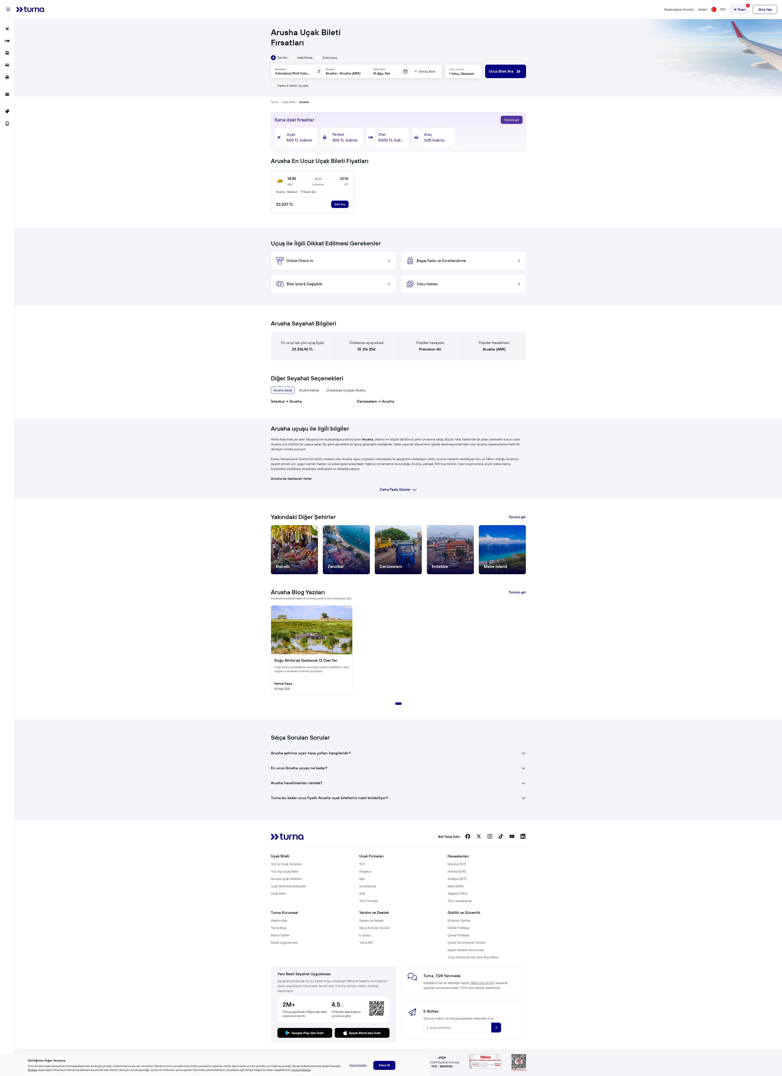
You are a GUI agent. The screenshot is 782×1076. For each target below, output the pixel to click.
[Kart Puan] (7, 94)
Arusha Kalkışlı (309, 390)
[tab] (279, 57)
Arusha (304, 102)
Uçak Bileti (288, 102)
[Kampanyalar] (7, 112)
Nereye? (330, 69)
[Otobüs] (7, 53)
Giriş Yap (765, 9)
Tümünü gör (511, 120)
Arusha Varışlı (283, 390)
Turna (274, 102)
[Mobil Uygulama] (7, 124)
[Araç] (7, 65)
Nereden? (280, 69)
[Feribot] (7, 77)
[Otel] (7, 41)
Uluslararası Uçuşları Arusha (345, 390)
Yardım (702, 9)
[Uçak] (7, 29)
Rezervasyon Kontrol (679, 9)
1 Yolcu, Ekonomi (461, 74)
